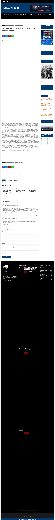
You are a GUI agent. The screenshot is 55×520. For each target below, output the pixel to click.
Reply (37, 215)
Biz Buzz (31, 14)
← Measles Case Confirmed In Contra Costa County (10, 173)
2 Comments (14, 32)
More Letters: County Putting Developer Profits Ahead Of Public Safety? (46, 115)
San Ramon (17, 25)
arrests (7, 25)
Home (4, 19)
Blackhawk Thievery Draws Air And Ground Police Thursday (33, 192)
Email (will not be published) (8, 247)
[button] (30, 17)
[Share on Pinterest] (9, 36)
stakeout (21, 25)
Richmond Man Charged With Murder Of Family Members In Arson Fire (46, 112)
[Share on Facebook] (3, 36)
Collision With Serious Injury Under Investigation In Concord (7, 192)
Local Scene (18, 19)
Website (4, 252)
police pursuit (12, 25)
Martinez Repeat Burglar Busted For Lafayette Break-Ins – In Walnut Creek (20, 192)
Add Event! (26, 17)
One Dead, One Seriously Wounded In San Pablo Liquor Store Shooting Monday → (30, 173)
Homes (24, 14)
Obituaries (19, 14)
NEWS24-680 (9, 32)
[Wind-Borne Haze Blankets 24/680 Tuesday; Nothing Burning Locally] (21, 469)
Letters (14, 14)
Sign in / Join (5, 1)
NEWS (14, 19)
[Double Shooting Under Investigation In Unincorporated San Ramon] (21, 388)
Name (3, 243)
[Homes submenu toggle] (28, 14)
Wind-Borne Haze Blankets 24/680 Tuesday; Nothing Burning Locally (46, 108)
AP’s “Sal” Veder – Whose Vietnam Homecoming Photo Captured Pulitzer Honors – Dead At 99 (46, 100)
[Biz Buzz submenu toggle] (35, 14)
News (5, 14)
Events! (49, 14)
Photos (26, 271)
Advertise (39, 14)
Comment (4, 231)
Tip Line (9, 14)
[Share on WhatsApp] (12, 36)
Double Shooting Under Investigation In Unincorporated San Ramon (46, 104)
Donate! (44, 14)
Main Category (9, 19)
